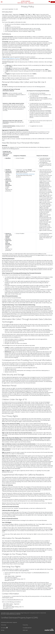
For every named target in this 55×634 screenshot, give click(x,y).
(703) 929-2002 (43, 612)
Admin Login (25, 630)
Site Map (2, 630)
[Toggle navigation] (1, 2)
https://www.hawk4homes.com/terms (11, 58)
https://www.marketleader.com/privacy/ (25, 174)
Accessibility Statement (27, 627)
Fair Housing (3, 627)
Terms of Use (3, 624)
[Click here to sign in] (49, 2)
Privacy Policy (25, 624)
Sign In (53, 2)
